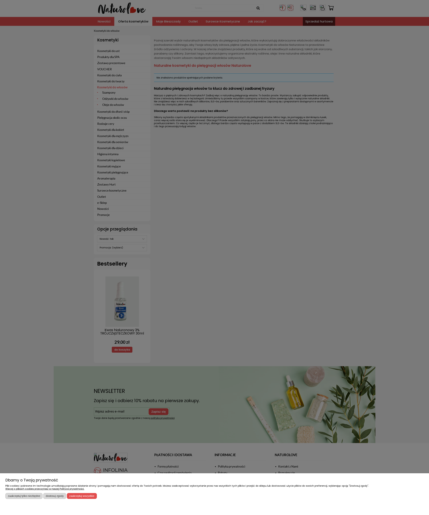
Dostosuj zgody (55, 495)
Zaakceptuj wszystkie (81, 495)
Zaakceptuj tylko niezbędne (24, 495)
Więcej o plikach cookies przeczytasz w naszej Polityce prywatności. (44, 489)
